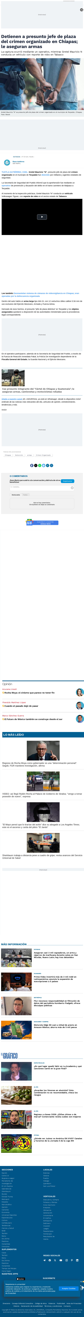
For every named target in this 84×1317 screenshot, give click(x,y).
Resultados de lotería (49, 1238)
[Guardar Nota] (51, 465)
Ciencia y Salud (8, 1228)
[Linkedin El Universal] (77, 1260)
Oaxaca (46, 1175)
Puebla (46, 1178)
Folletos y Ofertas (50, 1202)
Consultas (5, 1246)
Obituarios (47, 1210)
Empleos (46, 1207)
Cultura (4, 1220)
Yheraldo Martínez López (14, 702)
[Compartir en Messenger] (43, 465)
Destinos (5, 1241)
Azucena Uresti (9, 689)
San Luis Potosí (49, 1186)
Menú (4, 1236)
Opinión (7, 684)
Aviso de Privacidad (74, 1303)
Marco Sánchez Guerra (13, 715)
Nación (4, 1173)
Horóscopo (47, 1234)
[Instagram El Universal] (67, 1260)
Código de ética (41, 1303)
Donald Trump (7, 1196)
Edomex (46, 1173)
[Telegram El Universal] (44, 1260)
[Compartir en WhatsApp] (39, 465)
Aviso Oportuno (49, 1205)
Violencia (51, 1303)
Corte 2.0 (5, 1175)
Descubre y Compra (51, 1200)
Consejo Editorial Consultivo (22, 1303)
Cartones (5, 1210)
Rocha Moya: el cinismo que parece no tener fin (29, 692)
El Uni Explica (7, 1186)
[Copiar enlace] (47, 465)
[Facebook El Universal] (50, 1260)
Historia (16, 1306)
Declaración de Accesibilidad (32, 1306)
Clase (4, 1253)
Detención (19, 455)
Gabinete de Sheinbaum (6, 1190)
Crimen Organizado (43, 455)
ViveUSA (46, 1226)
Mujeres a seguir (8, 1178)
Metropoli (5, 1199)
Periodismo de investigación (7, 1182)
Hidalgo (46, 1181)
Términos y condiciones (53, 1306)
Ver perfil (17, 163)
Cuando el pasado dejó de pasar (21, 706)
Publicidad (61, 1303)
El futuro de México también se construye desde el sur (33, 719)
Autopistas (6, 1244)
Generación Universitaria (48, 1214)
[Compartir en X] (35, 465)
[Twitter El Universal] (55, 1260)
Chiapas (8, 455)
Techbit (4, 1233)
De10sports (47, 1221)
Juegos (46, 1228)
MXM (3, 1231)
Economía (6, 1212)
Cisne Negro (6, 1271)
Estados (16, 157)
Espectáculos (7, 1217)
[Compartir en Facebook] (31, 465)
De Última (6, 1260)
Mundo (4, 1194)
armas (29, 455)
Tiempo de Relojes (9, 1268)
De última (5, 1239)
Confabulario (7, 1223)
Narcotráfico (6, 1204)
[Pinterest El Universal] (72, 1260)
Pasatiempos (48, 1231)
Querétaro (47, 1183)
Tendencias (6, 1225)
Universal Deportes (9, 1215)
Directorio (6, 1303)
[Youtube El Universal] (60, 1260)
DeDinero (47, 1223)
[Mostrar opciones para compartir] (81, 9)
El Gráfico (47, 1218)
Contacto (67, 1306)
